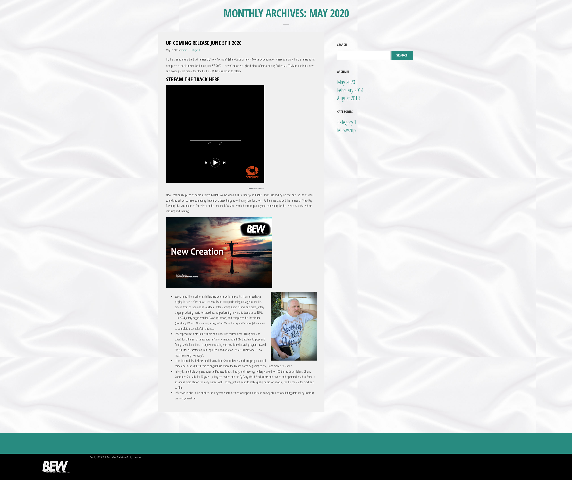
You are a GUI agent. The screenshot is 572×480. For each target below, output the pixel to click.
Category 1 (195, 50)
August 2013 (348, 98)
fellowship (346, 130)
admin (184, 50)
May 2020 (346, 82)
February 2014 (350, 90)
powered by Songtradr (256, 188)
